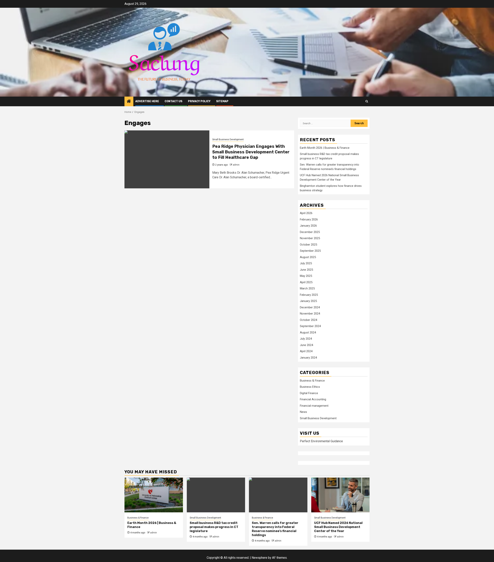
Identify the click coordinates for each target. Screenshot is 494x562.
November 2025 (310, 238)
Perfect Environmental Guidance (321, 441)
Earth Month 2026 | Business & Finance (324, 148)
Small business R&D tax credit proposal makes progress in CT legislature (214, 527)
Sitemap (222, 101)
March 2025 (307, 288)
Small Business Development (228, 139)
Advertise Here (147, 101)
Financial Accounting (313, 399)
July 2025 (306, 263)
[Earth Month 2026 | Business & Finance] (153, 495)
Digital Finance (309, 393)
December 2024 (310, 307)
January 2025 (308, 301)
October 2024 (308, 320)
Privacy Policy (199, 101)
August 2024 (308, 332)
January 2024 (308, 357)
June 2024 (306, 345)
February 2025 (309, 295)
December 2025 (310, 232)
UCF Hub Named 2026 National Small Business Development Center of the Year (338, 527)
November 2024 (310, 313)
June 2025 (306, 269)
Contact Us (173, 101)
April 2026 (306, 213)
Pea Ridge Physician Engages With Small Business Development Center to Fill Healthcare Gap (250, 152)
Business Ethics (310, 387)
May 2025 (306, 276)
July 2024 (306, 338)
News (303, 412)
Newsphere (259, 557)
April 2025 (306, 282)
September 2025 (310, 251)
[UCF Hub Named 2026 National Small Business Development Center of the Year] (340, 495)
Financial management (314, 405)
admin (236, 164)
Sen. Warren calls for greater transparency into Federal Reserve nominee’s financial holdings (275, 529)
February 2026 (309, 219)
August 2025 (308, 257)
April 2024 (306, 351)
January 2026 (308, 225)
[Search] (366, 101)
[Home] (129, 101)
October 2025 (308, 244)
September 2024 (310, 326)
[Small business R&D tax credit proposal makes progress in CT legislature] (216, 495)
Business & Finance (312, 380)
